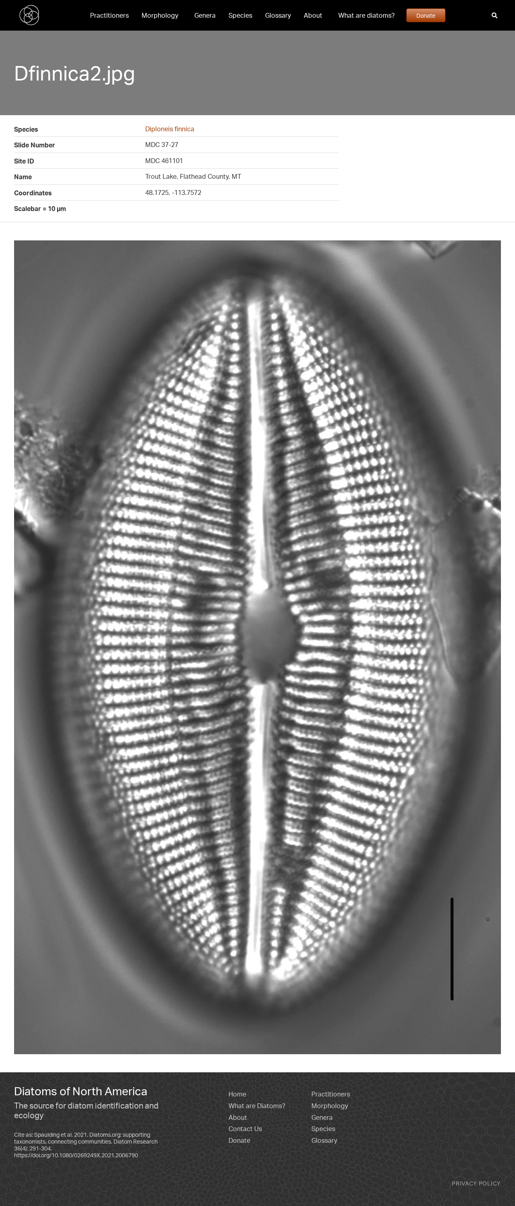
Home (237, 1094)
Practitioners (109, 15)
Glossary (278, 15)
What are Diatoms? (257, 1106)
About (313, 15)
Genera (205, 15)
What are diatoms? (366, 15)
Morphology (160, 15)
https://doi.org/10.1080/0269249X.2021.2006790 (76, 1155)
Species (240, 15)
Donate (425, 15)
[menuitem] (109, 15)
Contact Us (245, 1129)
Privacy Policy (476, 1183)
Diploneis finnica (169, 129)
